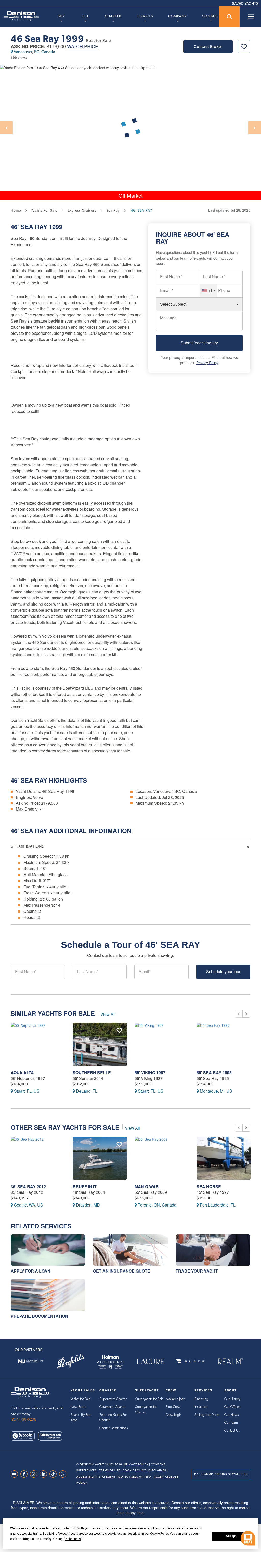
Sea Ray (34, 226)
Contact (210, 16)
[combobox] (208, 290)
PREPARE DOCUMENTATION (39, 1316)
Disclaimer (157, 1470)
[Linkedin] (44, 1474)
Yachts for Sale (80, 1399)
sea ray (113, 210)
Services (145, 16)
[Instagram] (35, 1474)
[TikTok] (54, 1474)
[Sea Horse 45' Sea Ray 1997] (224, 1158)
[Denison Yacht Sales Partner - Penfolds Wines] (71, 1361)
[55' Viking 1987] (162, 1044)
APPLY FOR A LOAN (30, 1271)
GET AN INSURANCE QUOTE (121, 1271)
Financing (201, 1399)
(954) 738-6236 (23, 1419)
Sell (85, 16)
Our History (232, 1399)
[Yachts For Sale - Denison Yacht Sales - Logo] (19, 16)
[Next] (254, 127)
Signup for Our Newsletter (224, 1474)
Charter (113, 16)
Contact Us (232, 1430)
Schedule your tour (223, 971)
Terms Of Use (109, 1470)
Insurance (201, 1407)
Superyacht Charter (113, 1399)
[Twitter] (64, 1474)
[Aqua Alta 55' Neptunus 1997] (38, 1044)
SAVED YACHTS (245, 3)
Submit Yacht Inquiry (199, 343)
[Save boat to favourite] (244, 46)
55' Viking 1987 (150, 1072)
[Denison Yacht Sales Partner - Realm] (230, 1361)
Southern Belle (92, 1072)
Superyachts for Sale (149, 1399)
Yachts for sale (44, 210)
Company (177, 16)
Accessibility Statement (96, 1476)
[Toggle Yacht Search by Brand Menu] (229, 16)
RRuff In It (85, 1186)
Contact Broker (208, 46)
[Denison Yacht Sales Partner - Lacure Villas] (150, 1361)
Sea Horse (209, 1186)
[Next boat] (246, 1014)
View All (107, 1014)
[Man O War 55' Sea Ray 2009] (162, 1158)
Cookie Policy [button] (159, 1533)
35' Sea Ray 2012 (28, 1186)
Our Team (231, 1423)
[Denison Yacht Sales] (30, 1391)
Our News (231, 1415)
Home (16, 210)
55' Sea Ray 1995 (214, 1072)
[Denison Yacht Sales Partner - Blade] (191, 1361)
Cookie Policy (134, 1470)
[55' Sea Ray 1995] (224, 1044)
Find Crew (173, 1407)
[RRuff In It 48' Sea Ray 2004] (100, 1158)
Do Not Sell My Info (134, 1476)
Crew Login (174, 1415)
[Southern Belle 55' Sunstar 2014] (100, 1044)
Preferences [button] (73, 1539)
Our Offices (232, 1407)
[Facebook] (25, 1474)
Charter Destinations (113, 1428)
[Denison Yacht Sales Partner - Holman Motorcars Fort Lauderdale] (110, 1361)
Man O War (147, 1186)
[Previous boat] (238, 1014)
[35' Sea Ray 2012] (38, 1158)
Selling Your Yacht (207, 1415)
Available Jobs (175, 1399)
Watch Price (82, 46)
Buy (61, 16)
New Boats (78, 1407)
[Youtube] (15, 1474)
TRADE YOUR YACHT (197, 1271)
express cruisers (81, 210)
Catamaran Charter (112, 1407)
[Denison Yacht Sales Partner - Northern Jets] (31, 1361)
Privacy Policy (207, 362)
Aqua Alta (22, 1072)
